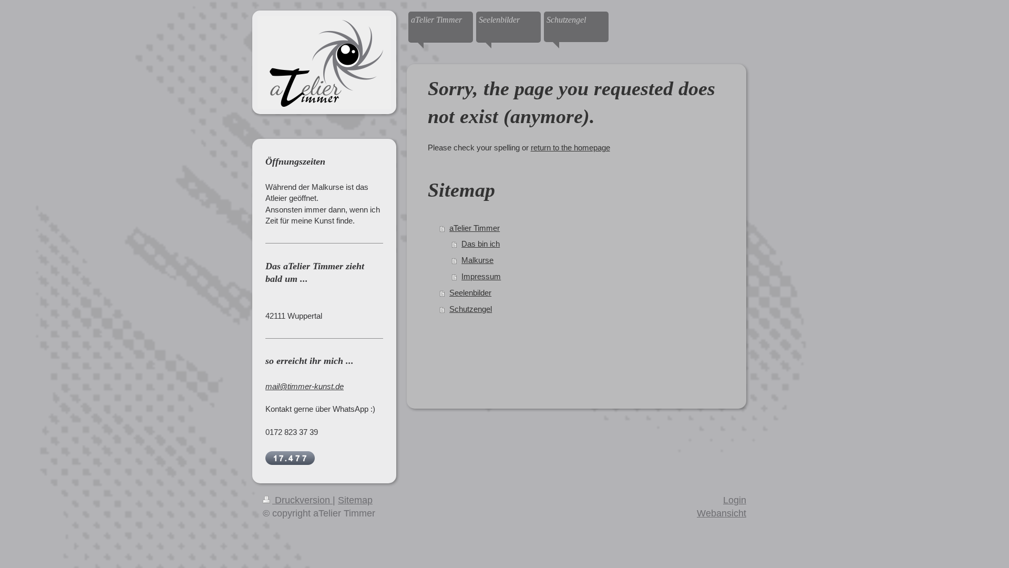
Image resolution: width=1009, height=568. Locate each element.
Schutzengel (470, 309)
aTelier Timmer (474, 228)
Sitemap (355, 500)
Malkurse (477, 260)
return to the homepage (570, 147)
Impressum (481, 276)
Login (734, 500)
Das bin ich (480, 243)
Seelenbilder (470, 292)
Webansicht (721, 513)
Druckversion (302, 500)
